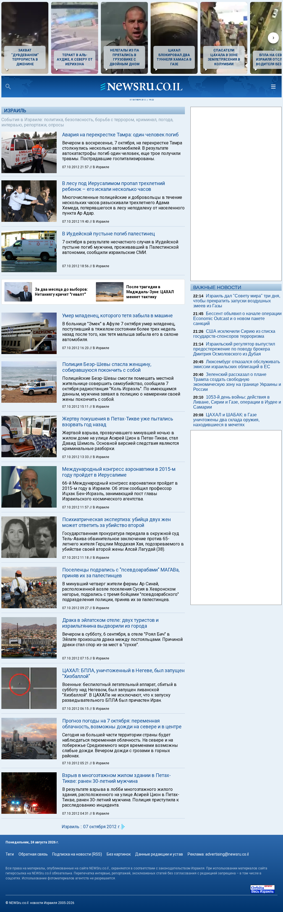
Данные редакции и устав (159, 854)
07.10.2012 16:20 (76, 348)
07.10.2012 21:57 (76, 167)
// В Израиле (99, 167)
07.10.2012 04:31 (76, 813)
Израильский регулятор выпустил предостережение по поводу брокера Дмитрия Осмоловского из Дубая (234, 349)
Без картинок (119, 854)
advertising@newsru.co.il (227, 854)
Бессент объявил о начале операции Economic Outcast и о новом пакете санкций (237, 318)
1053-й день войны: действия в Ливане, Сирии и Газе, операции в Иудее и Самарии (237, 402)
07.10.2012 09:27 (76, 608)
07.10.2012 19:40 (76, 222)
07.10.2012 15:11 (76, 407)
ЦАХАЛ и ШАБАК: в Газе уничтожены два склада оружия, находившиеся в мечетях (226, 419)
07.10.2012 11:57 (76, 507)
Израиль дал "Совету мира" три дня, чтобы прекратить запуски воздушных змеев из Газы (236, 300)
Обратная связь (33, 854)
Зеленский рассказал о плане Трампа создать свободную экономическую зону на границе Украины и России (237, 382)
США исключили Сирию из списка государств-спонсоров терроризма (234, 334)
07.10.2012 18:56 (76, 266)
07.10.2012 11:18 (76, 558)
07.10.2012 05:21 (76, 763)
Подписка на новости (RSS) (77, 854)
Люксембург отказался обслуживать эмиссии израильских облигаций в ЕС (236, 364)
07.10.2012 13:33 (76, 457)
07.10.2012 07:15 (76, 658)
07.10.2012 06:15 (76, 709)
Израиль (15, 110)
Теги (10, 854)
